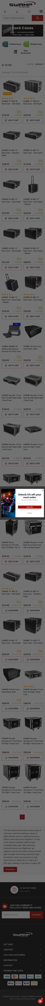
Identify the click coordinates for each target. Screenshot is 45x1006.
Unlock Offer (29, 507)
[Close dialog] (42, 490)
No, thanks (29, 513)
